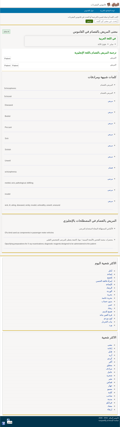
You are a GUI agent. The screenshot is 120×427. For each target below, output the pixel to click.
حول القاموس (89, 10)
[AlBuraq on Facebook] (3, 424)
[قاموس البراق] (113, 4)
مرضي (110, 179)
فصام (111, 168)
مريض (110, 101)
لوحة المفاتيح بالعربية (107, 10)
